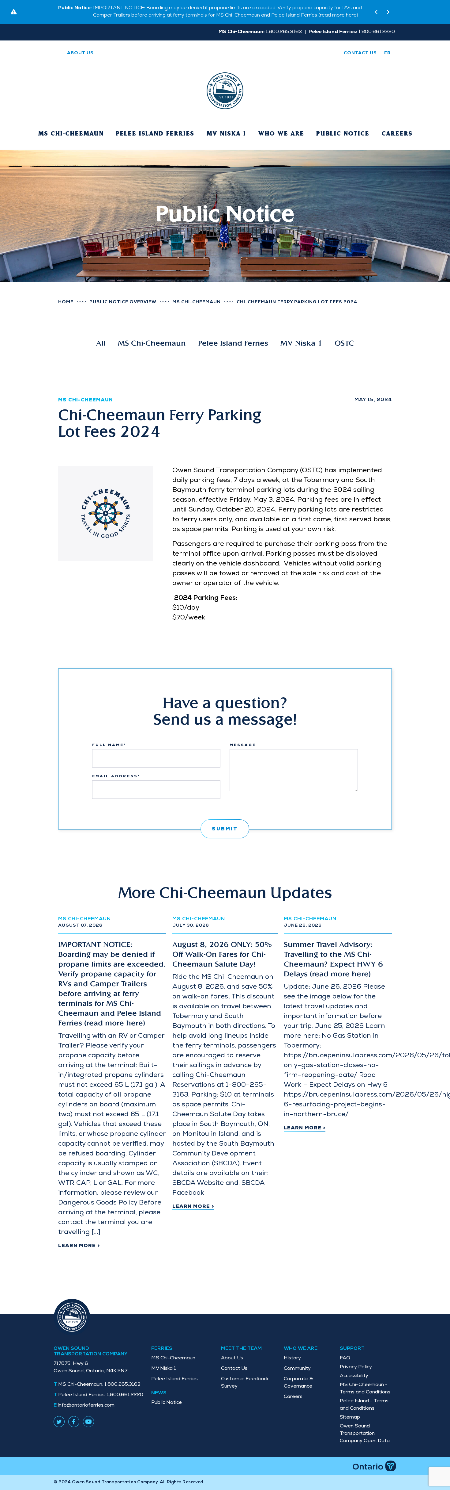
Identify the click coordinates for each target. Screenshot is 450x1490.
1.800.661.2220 (100, 1395)
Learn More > (79, 1246)
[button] (376, 12)
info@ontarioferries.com (86, 1405)
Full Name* (109, 745)
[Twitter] (59, 1421)
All (101, 344)
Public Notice (342, 134)
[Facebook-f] (73, 1421)
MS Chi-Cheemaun (70, 134)
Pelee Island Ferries (155, 134)
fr (387, 53)
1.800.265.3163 (99, 1384)
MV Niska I (226, 134)
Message (243, 745)
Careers (396, 134)
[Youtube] (88, 1421)
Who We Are (281, 134)
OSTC (344, 344)
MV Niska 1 (301, 344)
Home (65, 302)
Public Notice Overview (122, 302)
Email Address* (116, 777)
